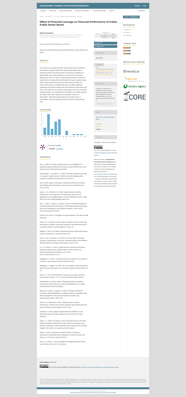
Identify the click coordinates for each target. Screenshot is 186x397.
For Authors (126, 32)
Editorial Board (99, 10)
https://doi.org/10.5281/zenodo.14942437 (56, 44)
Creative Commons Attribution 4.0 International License (105, 152)
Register (137, 5)
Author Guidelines (82, 10)
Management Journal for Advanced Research (64, 6)
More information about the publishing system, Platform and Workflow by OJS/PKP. (93, 392)
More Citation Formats (104, 103)
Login (144, 5)
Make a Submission (131, 17)
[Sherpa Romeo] (134, 88)
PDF (100, 43)
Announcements (65, 10)
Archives (52, 10)
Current (43, 10)
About (111, 10)
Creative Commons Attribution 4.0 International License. (100, 367)
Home (42, 16)
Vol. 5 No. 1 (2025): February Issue (64, 16)
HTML (100, 46)
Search (142, 10)
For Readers (126, 29)
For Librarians (127, 35)
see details (59, 149)
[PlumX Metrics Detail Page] (42, 147)
